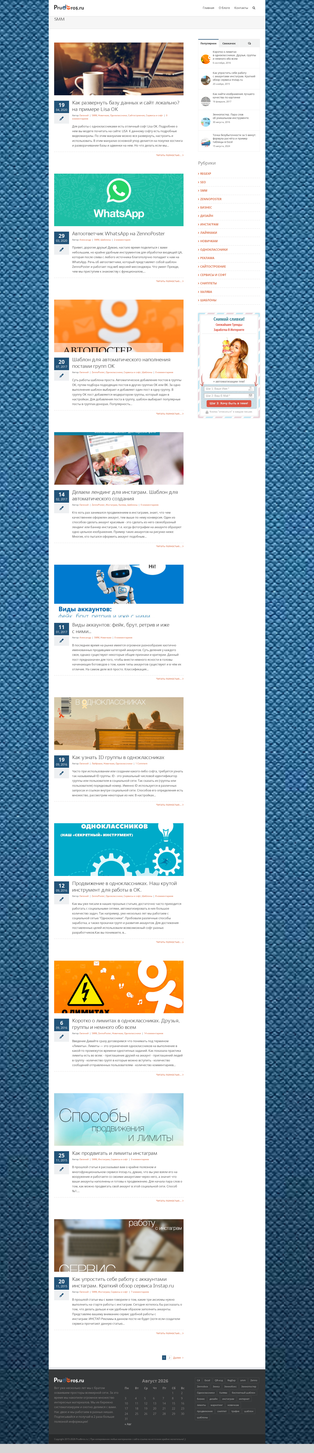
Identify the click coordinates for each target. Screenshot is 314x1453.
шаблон (248, 1411)
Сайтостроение (136, 115)
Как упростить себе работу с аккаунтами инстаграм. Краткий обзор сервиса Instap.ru (234, 76)
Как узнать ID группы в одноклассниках (118, 757)
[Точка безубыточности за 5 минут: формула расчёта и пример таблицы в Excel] (205, 137)
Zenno (253, 1380)
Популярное (208, 43)
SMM (94, 115)
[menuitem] (208, 7)
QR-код (219, 1380)
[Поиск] (254, 7)
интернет (244, 1398)
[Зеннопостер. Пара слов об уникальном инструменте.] (205, 116)
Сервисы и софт (154, 115)
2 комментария (122, 239)
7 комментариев (140, 1291)
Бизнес (206, 207)
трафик (235, 1411)
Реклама (207, 258)
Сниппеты (208, 283)
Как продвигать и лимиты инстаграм (114, 1153)
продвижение (205, 1411)
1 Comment (141, 763)
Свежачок (229, 43)
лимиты (201, 1405)
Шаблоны (105, 239)
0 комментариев (164, 372)
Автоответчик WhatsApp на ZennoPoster (118, 233)
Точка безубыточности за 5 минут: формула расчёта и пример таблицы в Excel (234, 138)
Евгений (84, 115)
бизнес (201, 1398)
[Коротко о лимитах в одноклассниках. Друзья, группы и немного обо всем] (205, 53)
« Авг (128, 1424)
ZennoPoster (98, 372)
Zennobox (202, 1386)
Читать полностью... (169, 155)
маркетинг (217, 1405)
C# (198, 1380)
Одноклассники (118, 115)
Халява (122, 504)
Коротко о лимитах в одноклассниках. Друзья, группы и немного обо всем (234, 55)
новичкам (233, 1405)
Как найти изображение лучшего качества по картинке (233, 95)
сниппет (222, 1411)
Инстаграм (111, 504)
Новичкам (103, 115)
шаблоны (202, 1417)
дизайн (214, 1398)
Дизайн (206, 216)
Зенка (216, 1386)
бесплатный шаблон (243, 1392)
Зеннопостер (248, 1386)
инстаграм (228, 1398)
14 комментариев (153, 1033)
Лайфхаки (97, 763)
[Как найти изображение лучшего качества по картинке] (205, 95)
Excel (207, 1380)
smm (243, 1380)
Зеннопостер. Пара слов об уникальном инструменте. (231, 116)
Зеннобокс (230, 1386)
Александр (85, 239)
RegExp (205, 174)
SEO (203, 182)
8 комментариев (164, 896)
